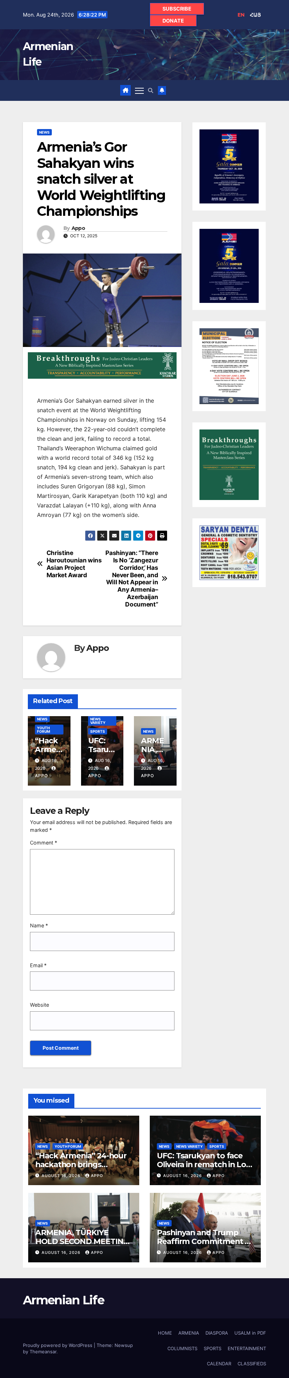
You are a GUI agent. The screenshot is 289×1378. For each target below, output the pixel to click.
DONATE (173, 21)
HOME (165, 1333)
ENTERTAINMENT (247, 1348)
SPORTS (97, 731)
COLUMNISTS (182, 1348)
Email (38, 965)
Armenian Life (63, 1300)
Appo (78, 228)
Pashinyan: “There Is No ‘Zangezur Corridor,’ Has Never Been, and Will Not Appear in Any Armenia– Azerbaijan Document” (131, 578)
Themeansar (43, 1351)
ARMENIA (188, 1333)
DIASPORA (216, 1333)
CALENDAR (219, 1363)
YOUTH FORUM (43, 729)
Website (39, 1005)
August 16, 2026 (62, 1175)
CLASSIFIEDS (252, 1363)
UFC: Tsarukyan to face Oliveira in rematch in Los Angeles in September (203, 1164)
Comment (43, 843)
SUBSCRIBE (176, 9)
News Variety (97, 721)
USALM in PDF (250, 1333)
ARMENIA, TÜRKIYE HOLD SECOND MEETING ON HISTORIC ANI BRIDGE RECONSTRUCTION (83, 1245)
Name (39, 925)
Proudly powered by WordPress (58, 1345)
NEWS (44, 132)
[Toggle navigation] (139, 90)
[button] (150, 90)
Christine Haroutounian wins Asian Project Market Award (74, 563)
